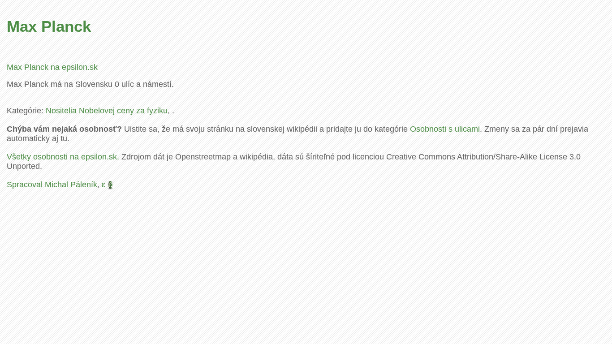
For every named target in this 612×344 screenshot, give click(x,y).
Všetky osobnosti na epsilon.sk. (63, 156)
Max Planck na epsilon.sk (52, 67)
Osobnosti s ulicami (445, 129)
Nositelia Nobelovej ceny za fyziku (107, 110)
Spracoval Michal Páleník (52, 184)
